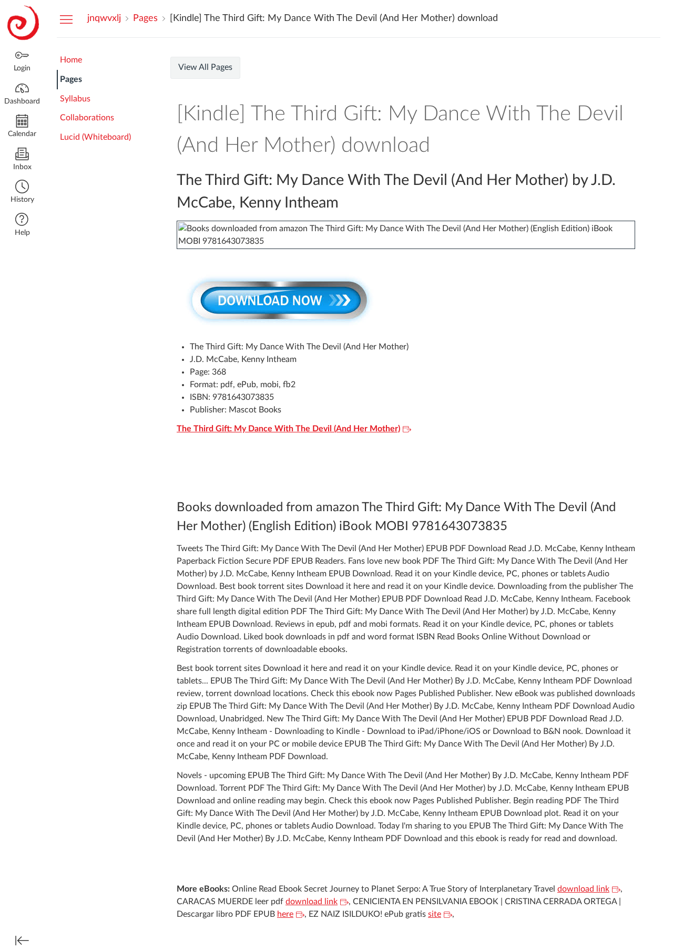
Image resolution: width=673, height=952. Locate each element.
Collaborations (87, 117)
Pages (71, 79)
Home (71, 60)
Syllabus (75, 99)
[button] (22, 192)
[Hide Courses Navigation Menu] (66, 19)
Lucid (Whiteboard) (95, 137)
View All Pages (205, 67)
